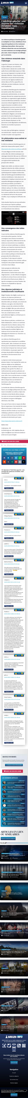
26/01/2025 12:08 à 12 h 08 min (12, 613)
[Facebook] (4, 1045)
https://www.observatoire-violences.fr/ (11, 421)
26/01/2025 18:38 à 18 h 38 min (12, 717)
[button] (26, 3)
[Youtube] (14, 1045)
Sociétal (4, 17)
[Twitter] (9, 1045)
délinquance (10, 445)
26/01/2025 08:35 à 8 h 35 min (11, 496)
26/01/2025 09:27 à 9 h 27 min (11, 518)
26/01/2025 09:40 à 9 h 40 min (11, 532)
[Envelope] (14, 1049)
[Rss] (19, 1045)
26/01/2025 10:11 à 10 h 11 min (12, 582)
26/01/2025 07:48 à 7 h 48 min (11, 482)
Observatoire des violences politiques (11, 149)
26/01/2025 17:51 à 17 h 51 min (12, 699)
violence (24, 445)
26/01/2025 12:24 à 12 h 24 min (12, 659)
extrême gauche (18, 445)
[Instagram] (24, 1045)
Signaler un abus (9, 488)
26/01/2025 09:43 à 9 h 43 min (11, 564)
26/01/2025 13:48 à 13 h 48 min (12, 677)
